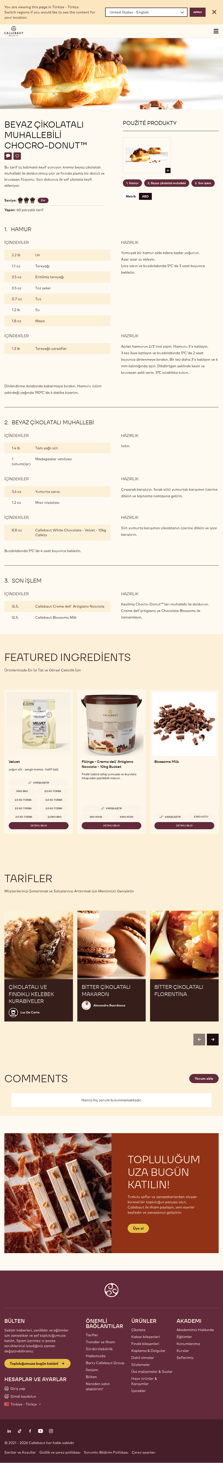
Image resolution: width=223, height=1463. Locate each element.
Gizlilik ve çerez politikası (59, 1452)
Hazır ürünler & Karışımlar (144, 1381)
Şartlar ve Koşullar (20, 1452)
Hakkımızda (95, 1356)
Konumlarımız (188, 1344)
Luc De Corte (30, 1012)
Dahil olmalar (142, 1357)
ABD (145, 196)
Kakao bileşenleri (145, 1337)
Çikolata (138, 1330)
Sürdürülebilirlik (99, 1349)
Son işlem (204, 183)
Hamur (134, 183)
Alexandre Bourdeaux (109, 1005)
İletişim (92, 1370)
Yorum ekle (204, 1078)
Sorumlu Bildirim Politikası (106, 1452)
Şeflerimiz (185, 1357)
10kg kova (126, 816)
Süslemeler (140, 1364)
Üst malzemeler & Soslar (152, 1371)
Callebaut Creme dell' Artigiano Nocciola (69, 606)
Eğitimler (184, 1337)
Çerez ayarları (143, 1452)
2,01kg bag (55, 816)
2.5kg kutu (201, 816)
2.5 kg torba (52, 791)
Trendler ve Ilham (100, 1342)
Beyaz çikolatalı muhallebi (168, 183)
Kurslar (183, 1350)
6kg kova (96, 816)
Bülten (91, 1377)
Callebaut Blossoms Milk (55, 617)
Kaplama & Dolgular (148, 1350)
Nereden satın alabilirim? (98, 1386)
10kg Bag (22, 791)
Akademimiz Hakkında (195, 1330)
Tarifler (92, 1335)
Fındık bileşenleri (145, 1344)
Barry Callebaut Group (105, 1363)
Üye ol (138, 1228)
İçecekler (138, 1391)
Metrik (131, 196)
